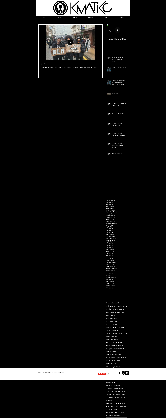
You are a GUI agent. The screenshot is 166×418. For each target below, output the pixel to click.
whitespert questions (113, 412)
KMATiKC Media (111, 352)
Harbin (108, 345)
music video (115, 406)
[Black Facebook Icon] (119, 373)
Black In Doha (110, 315)
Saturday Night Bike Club (114, 367)
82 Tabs (108, 309)
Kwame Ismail (110, 358)
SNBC (118, 361)
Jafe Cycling (109, 349)
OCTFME (123, 358)
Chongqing (114, 330)
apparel (117, 391)
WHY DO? (109, 388)
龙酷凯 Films (118, 415)
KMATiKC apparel (111, 355)
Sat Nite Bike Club (111, 364)
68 (122, 303)
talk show (109, 409)
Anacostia (115, 309)
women (123, 412)
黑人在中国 (109, 415)
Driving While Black (112, 333)
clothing (108, 394)
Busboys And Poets (112, 327)
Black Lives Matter (111, 318)
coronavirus (116, 394)
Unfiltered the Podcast (113, 385)
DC (120, 330)
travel (115, 409)
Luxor (118, 358)
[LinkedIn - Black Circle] (123, 373)
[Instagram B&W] (127, 373)
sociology (123, 406)
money (108, 406)
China (108, 330)
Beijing (121, 309)
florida (117, 397)
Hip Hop (114, 345)
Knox (119, 355)
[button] (59, 17)
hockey (123, 397)
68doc (125, 306)
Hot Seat (120, 345)
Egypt (121, 333)
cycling (123, 394)
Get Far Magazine (111, 342)
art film (124, 391)
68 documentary (111, 306)
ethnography (110, 397)
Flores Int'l (114, 336)
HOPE (120, 342)
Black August (110, 312)
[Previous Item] (110, 30)
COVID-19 (122, 327)
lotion (124, 403)
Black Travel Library (112, 321)
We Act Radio (110, 391)
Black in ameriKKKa (112, 324)
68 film (119, 306)
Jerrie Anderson (119, 349)
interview (109, 400)
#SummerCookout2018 (113, 303)
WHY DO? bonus (118, 388)
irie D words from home (113, 403)
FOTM (108, 336)
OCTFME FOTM (110, 361)
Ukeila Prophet (110, 382)
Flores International (112, 339)
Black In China (119, 312)
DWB (123, 330)
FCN (125, 333)
